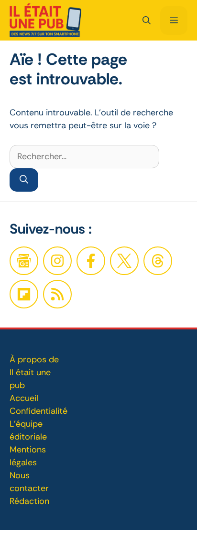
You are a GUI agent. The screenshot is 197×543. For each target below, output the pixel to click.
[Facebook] (57, 260)
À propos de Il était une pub (34, 372)
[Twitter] (124, 260)
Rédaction (29, 501)
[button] (146, 20)
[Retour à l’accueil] (45, 19)
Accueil (24, 398)
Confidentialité (38, 411)
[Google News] (24, 260)
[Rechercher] (24, 180)
